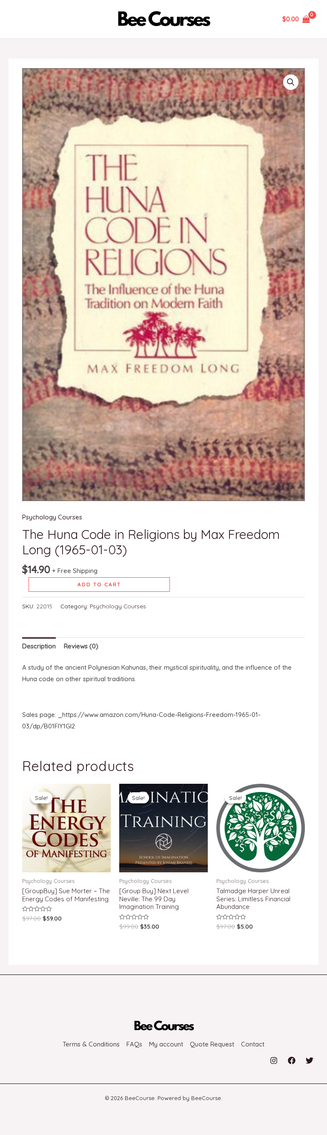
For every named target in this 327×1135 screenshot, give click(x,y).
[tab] (39, 646)
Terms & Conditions (91, 1044)
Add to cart (99, 584)
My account (166, 1044)
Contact (252, 1044)
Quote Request (212, 1044)
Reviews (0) (81, 646)
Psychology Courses (52, 517)
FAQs (134, 1044)
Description (39, 646)
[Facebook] (291, 1060)
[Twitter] (309, 1060)
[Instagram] (274, 1060)
